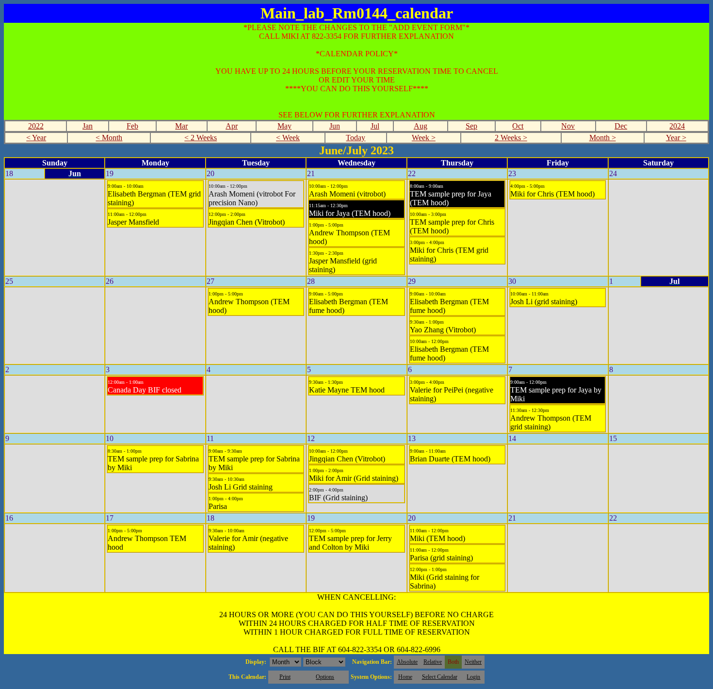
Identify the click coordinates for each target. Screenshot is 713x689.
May (284, 126)
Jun (334, 126)
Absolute (407, 661)
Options (325, 676)
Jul (375, 126)
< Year (36, 137)
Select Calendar (439, 676)
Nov (568, 126)
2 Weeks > (511, 137)
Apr (232, 126)
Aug (420, 126)
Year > (676, 137)
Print (285, 676)
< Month (109, 137)
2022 (36, 126)
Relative (432, 661)
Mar (181, 126)
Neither (473, 661)
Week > (424, 137)
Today (355, 137)
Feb (132, 126)
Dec (621, 126)
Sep (471, 126)
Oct (517, 126)
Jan (87, 126)
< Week (288, 137)
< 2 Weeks (200, 137)
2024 (677, 126)
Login (473, 676)
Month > (602, 137)
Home (405, 676)
